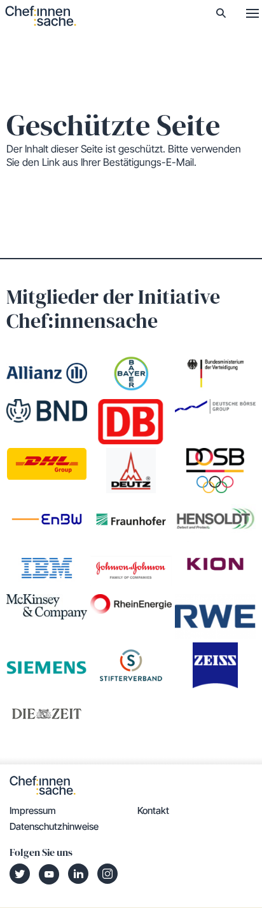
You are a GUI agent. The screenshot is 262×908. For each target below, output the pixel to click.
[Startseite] (40, 16)
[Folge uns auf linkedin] (78, 874)
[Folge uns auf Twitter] (20, 874)
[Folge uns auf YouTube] (49, 874)
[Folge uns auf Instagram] (107, 874)
